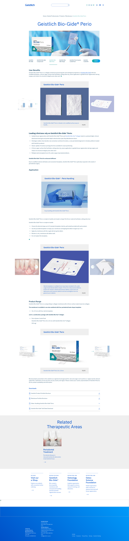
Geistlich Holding (97, 536)
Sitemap (90, 536)
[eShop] (96, 5)
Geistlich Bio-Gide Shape (62, 60)
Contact (73, 536)
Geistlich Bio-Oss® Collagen (73, 136)
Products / (62, 16)
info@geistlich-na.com (46, 536)
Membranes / (69, 16)
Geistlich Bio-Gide (31, 60)
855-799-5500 (47, 524)
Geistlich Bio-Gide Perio (52, 60)
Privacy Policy (85, 536)
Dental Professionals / (53, 16)
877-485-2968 (47, 533)
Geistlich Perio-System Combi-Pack (75, 60)
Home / (45, 16)
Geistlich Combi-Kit (86, 60)
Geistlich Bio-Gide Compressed (41, 60)
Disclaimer (78, 536)
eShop (96, 61)
